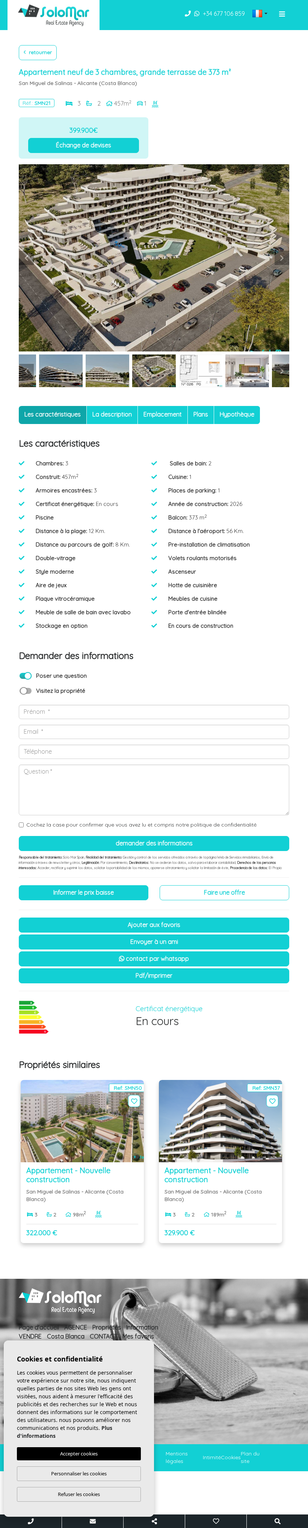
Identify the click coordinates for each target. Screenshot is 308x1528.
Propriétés (106, 1327)
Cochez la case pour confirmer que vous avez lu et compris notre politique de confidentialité (141, 824)
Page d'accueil (39, 1327)
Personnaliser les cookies (79, 1473)
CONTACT (103, 1336)
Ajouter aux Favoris (154, 924)
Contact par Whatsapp (156, 958)
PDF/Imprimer (154, 975)
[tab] (52, 415)
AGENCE (75, 1327)
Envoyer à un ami (154, 941)
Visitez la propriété (60, 690)
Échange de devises (83, 145)
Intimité (212, 1457)
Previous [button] (26, 257)
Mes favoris (138, 1336)
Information (142, 1327)
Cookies (231, 1457)
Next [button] (281, 257)
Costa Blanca (66, 1336)
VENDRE (30, 1336)
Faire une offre (224, 892)
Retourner (39, 52)
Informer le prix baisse (83, 892)
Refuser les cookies (79, 1494)
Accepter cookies (79, 1453)
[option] (154, 257)
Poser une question (61, 675)
